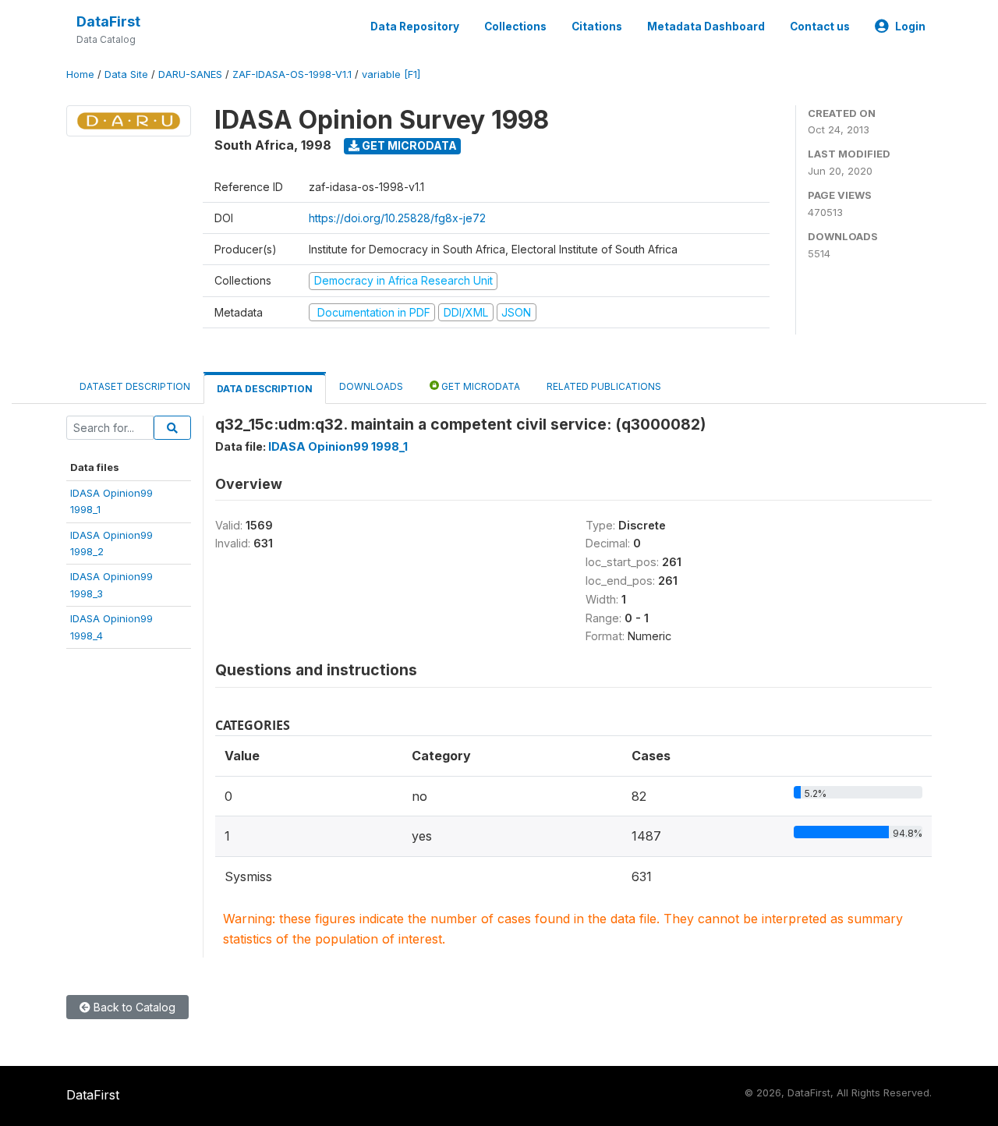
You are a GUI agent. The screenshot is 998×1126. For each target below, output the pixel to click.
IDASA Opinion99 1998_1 (338, 446)
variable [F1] (391, 74)
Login (910, 26)
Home (80, 74)
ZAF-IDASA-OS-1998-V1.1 (292, 74)
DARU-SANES (190, 74)
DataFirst (108, 21)
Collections (515, 26)
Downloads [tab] (371, 386)
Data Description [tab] (265, 389)
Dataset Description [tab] (135, 386)
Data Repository (414, 26)
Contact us (820, 26)
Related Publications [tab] (604, 386)
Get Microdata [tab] (479, 386)
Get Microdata (408, 145)
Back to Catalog (132, 1007)
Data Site (126, 74)
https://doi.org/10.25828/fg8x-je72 (397, 218)
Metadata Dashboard (706, 26)
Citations (597, 26)
